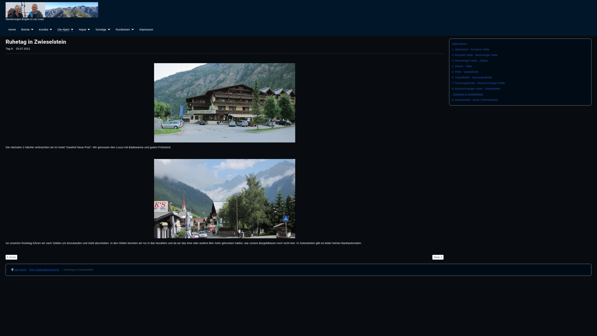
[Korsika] (50, 30)
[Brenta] (31, 30)
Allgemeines (459, 43)
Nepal (82, 29)
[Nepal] (88, 30)
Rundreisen (123, 29)
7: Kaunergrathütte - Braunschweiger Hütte (478, 83)
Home (12, 29)
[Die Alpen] (71, 30)
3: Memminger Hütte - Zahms (470, 60)
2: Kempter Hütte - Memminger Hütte (475, 55)
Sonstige (100, 29)
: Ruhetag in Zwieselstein (467, 94)
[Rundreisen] (132, 30)
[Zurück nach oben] (591, 330)
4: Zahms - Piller (462, 66)
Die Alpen (63, 29)
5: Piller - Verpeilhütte (465, 71)
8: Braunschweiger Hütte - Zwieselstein (476, 88)
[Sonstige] (108, 30)
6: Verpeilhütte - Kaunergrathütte (472, 77)
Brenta (25, 29)
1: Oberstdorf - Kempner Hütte (470, 49)
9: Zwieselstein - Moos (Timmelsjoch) (475, 99)
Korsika (43, 29)
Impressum (146, 29)
